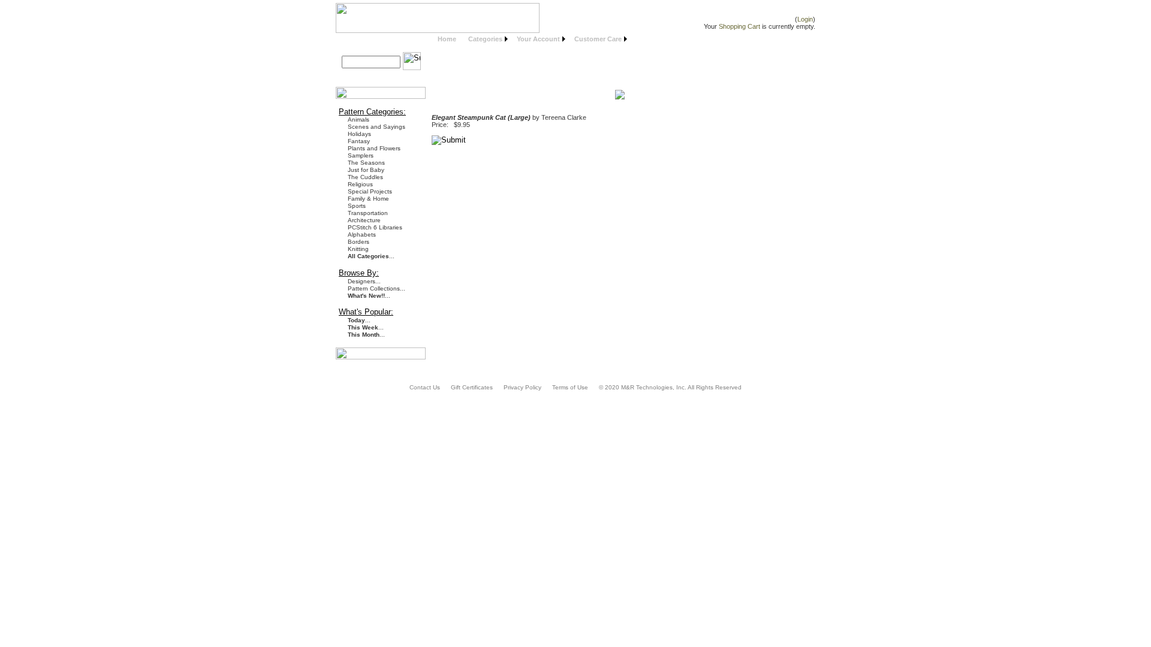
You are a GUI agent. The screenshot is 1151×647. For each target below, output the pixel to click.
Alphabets (362, 234)
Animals (358, 119)
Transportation (368, 213)
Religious (360, 184)
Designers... (364, 281)
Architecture (364, 220)
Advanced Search (374, 75)
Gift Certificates (472, 387)
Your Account (538, 39)
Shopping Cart (739, 26)
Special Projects (370, 191)
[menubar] (531, 39)
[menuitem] (447, 39)
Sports (357, 205)
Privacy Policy (522, 387)
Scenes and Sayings (376, 126)
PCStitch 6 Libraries (375, 227)
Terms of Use (570, 387)
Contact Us (424, 387)
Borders (358, 241)
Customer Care (598, 39)
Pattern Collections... (376, 288)
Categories (485, 39)
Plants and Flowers (374, 148)
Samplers (360, 155)
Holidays (359, 134)
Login (805, 19)
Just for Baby (366, 170)
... (371, 256)
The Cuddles (365, 177)
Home (447, 39)
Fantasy (359, 141)
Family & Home (368, 198)
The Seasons (366, 162)
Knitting (358, 249)
